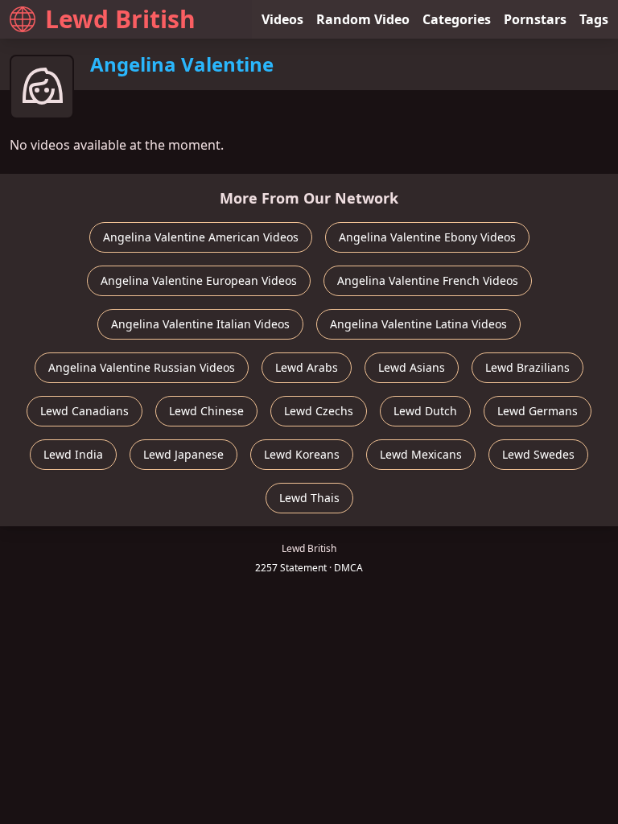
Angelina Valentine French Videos (427, 280)
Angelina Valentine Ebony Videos (427, 237)
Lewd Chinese (206, 410)
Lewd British (120, 18)
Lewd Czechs (318, 410)
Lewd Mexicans (421, 454)
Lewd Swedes (538, 454)
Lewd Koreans (302, 454)
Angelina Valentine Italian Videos (200, 324)
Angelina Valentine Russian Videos (141, 367)
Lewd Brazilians (527, 367)
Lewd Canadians (84, 410)
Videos (282, 19)
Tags (593, 19)
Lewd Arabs (306, 367)
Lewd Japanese (183, 454)
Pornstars (535, 19)
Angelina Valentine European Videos (199, 280)
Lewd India (73, 454)
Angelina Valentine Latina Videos (418, 324)
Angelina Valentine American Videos (201, 237)
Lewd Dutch (425, 410)
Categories (456, 19)
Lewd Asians (411, 367)
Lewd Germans (537, 410)
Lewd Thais (309, 497)
